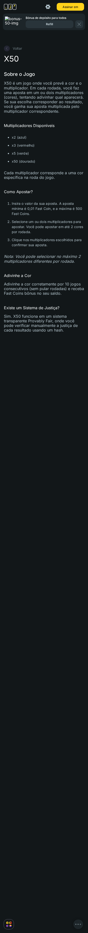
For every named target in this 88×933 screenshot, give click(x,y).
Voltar (17, 48)
